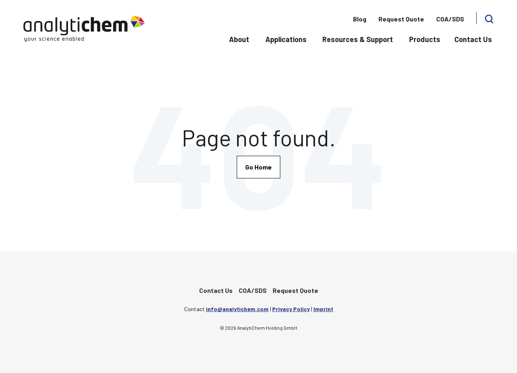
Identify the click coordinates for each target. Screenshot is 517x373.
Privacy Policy (291, 308)
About (239, 39)
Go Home (258, 167)
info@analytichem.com (237, 308)
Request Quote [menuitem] (401, 19)
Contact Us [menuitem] (216, 290)
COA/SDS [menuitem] (450, 19)
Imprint (323, 308)
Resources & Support (357, 39)
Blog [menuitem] (359, 19)
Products (424, 39)
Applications (286, 39)
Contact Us (473, 39)
